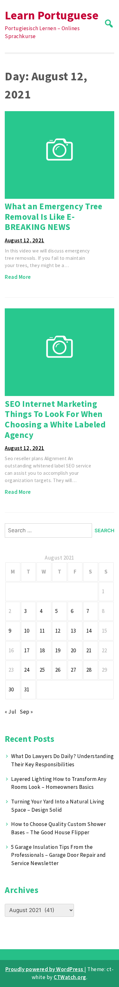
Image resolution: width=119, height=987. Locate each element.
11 (42, 630)
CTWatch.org (70, 977)
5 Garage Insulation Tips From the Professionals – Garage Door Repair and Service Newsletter (58, 855)
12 (58, 630)
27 (73, 669)
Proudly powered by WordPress (45, 969)
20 (73, 650)
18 (42, 650)
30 (11, 689)
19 (58, 650)
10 (27, 630)
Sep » (26, 711)
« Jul (11, 711)
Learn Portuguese (51, 15)
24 (27, 669)
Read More (18, 276)
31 (27, 689)
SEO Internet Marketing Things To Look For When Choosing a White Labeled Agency (55, 419)
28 (89, 669)
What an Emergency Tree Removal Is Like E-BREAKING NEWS (53, 216)
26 (58, 669)
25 (42, 669)
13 (73, 630)
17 (27, 650)
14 (89, 630)
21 (89, 650)
